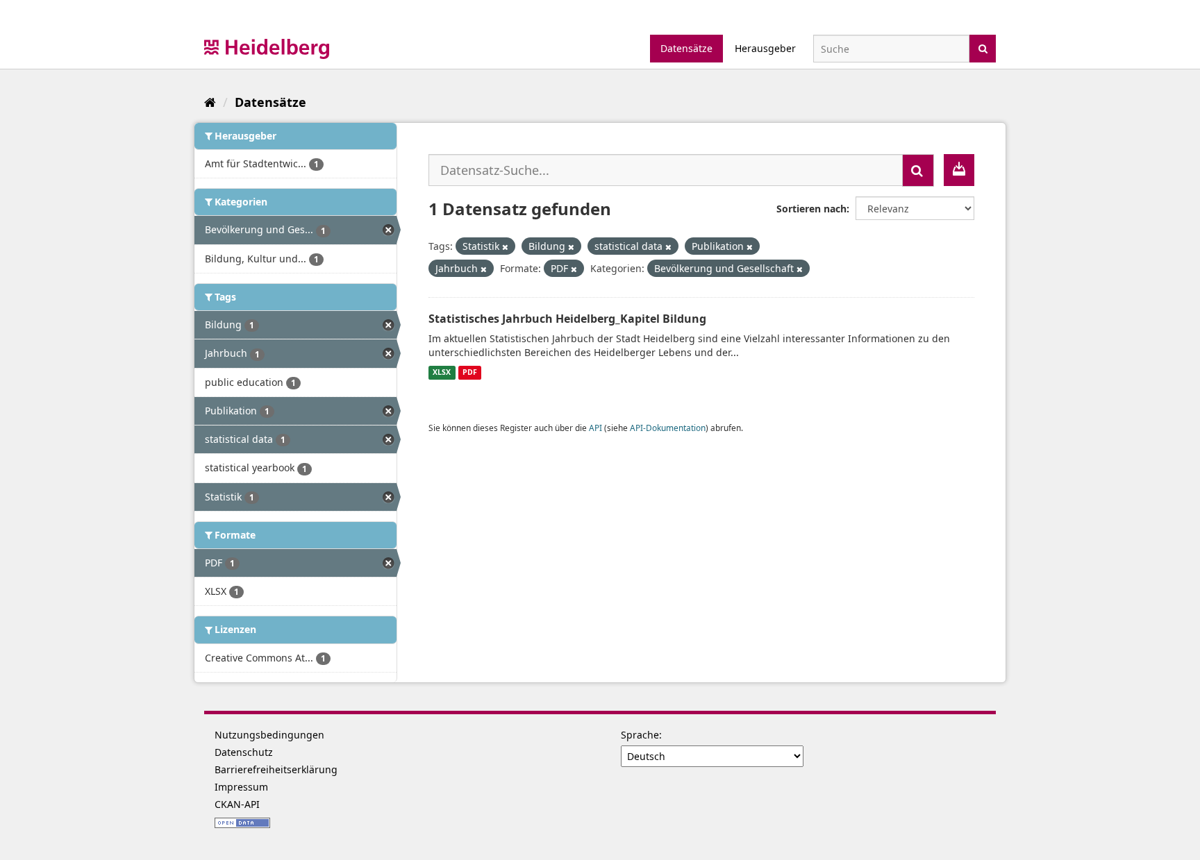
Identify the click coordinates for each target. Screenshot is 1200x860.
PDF (469, 373)
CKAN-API (237, 804)
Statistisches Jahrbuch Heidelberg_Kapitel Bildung (567, 318)
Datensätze (686, 48)
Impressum (241, 786)
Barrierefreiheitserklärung (276, 769)
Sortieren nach (811, 208)
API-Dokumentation (668, 427)
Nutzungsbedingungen (269, 734)
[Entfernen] (505, 247)
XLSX (442, 373)
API (595, 427)
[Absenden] (983, 47)
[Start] (210, 102)
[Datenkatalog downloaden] (959, 170)
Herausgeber (765, 48)
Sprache (640, 734)
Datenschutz (244, 752)
